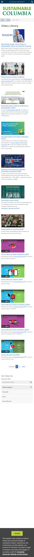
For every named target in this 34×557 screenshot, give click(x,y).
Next (23, 366)
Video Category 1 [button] (7, 387)
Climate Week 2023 (12, 110)
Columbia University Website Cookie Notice (15, 553)
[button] (2, 1)
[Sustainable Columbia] (17, 11)
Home (2, 20)
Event (4, 396)
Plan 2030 (5, 392)
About (8, 20)
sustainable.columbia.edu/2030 (10, 208)
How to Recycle (6, 401)
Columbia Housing (19, 257)
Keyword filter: (6, 379)
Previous (12, 366)
